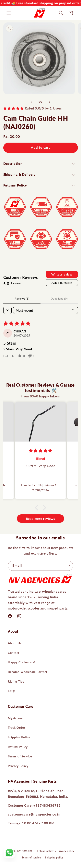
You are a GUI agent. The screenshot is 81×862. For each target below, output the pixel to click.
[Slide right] (49, 101)
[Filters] (7, 310)
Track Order (16, 727)
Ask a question (62, 282)
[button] (8, 13)
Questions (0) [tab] (59, 298)
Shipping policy (54, 857)
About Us (14, 643)
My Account (16, 718)
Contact (13, 652)
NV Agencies (24, 851)
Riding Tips (16, 681)
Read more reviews (40, 518)
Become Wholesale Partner (28, 672)
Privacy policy (66, 851)
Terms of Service (20, 756)
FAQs (12, 691)
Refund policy (45, 851)
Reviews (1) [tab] (22, 298)
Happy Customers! (21, 662)
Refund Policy (18, 747)
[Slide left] (31, 101)
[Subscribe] (68, 566)
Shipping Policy (19, 737)
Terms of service (31, 857)
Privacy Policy (18, 766)
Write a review (61, 274)
